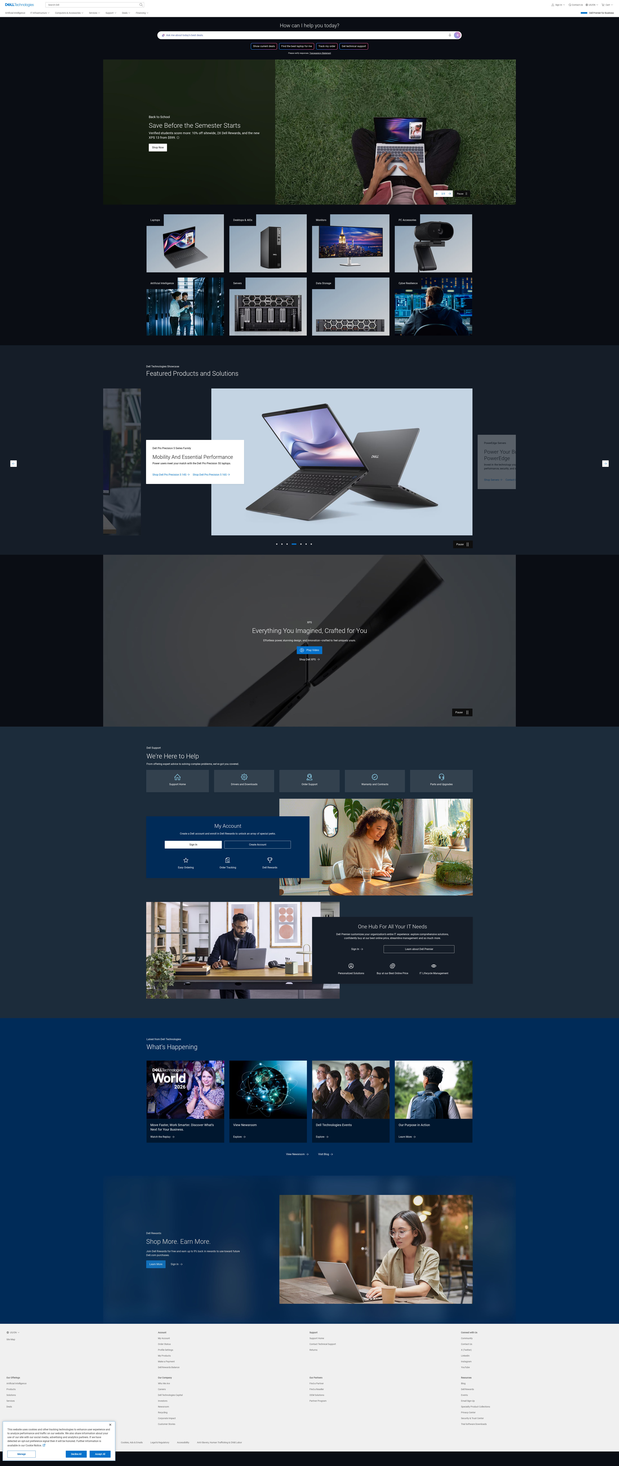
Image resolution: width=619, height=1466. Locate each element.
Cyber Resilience (408, 283)
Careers (162, 1389)
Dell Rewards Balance (168, 1367)
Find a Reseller (317, 1389)
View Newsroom (245, 1125)
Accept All (100, 1454)
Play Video (312, 650)
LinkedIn (465, 1355)
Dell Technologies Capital (170, 1395)
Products (11, 1389)
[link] (575, 4)
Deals (9, 1406)
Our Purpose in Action (414, 1125)
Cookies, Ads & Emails (132, 1442)
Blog (463, 1383)
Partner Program (318, 1401)
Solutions (11, 1395)
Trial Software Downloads (474, 1424)
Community (467, 1338)
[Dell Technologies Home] (19, 4)
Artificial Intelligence (162, 283)
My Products (164, 1355)
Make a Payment (166, 1361)
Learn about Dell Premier (419, 949)
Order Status (164, 1344)
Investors (162, 1401)
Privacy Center (468, 1412)
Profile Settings (165, 1350)
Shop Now (158, 147)
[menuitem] (40, 13)
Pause (460, 193)
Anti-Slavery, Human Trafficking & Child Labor (219, 1442)
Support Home (317, 1338)
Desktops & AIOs (242, 220)
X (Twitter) (466, 1350)
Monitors (321, 220)
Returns (313, 1350)
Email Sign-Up (468, 1401)
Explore (237, 1136)
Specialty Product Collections (475, 1406)
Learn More (158, 476)
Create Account (257, 844)
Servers (237, 283)
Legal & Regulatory (159, 1442)
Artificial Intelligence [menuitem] (15, 13)
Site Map (10, 1339)
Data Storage (323, 283)
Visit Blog (323, 1154)
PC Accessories (407, 220)
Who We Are (164, 1383)
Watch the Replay (160, 1136)
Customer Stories (166, 1424)
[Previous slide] (437, 193)
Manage (21, 1454)
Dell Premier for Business (601, 13)
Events (464, 1395)
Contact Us (466, 1344)
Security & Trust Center (472, 1418)
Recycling (162, 1412)
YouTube (465, 1367)
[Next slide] (449, 193)
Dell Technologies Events (334, 1125)
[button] (558, 4)
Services (10, 1401)
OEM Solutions (317, 1395)
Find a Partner (317, 1383)
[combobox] (94, 4)
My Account (164, 1338)
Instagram (466, 1361)
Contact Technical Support (323, 1344)
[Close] (110, 1424)
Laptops (155, 220)
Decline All (76, 1454)
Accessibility (183, 1442)
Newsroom (163, 1406)
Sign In (193, 844)
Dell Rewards (467, 1389)
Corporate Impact (167, 1418)
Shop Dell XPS (307, 659)
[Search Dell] (141, 4)
